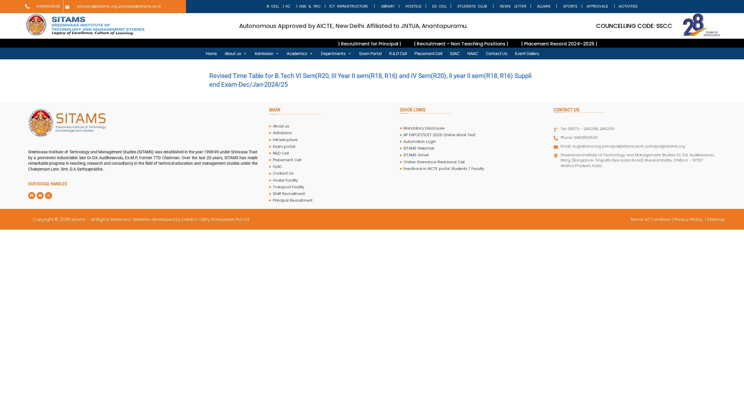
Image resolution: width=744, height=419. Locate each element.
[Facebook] (31, 195)
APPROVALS (599, 6)
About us (233, 53)
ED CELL (439, 6)
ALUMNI (543, 6)
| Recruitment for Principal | (353, 43)
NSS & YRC (311, 6)
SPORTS (570, 6)
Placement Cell (428, 53)
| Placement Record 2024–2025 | (542, 43)
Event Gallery (527, 53)
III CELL (273, 6)
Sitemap (716, 219)
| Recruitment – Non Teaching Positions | (444, 43)
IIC (289, 6)
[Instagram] (48, 195)
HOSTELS (413, 6)
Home (211, 53)
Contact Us (496, 53)
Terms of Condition (650, 219)
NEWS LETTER (511, 6)
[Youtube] (40, 195)
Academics (297, 53)
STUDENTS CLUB (472, 6)
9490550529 (48, 6)
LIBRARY (388, 6)
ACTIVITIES (627, 6)
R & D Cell (398, 53)
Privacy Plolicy (689, 219)
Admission (264, 53)
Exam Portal (370, 53)
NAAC (472, 53)
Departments (333, 53)
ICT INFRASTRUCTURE (348, 6)
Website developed (153, 219)
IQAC (454, 53)
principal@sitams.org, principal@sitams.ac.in (119, 6)
